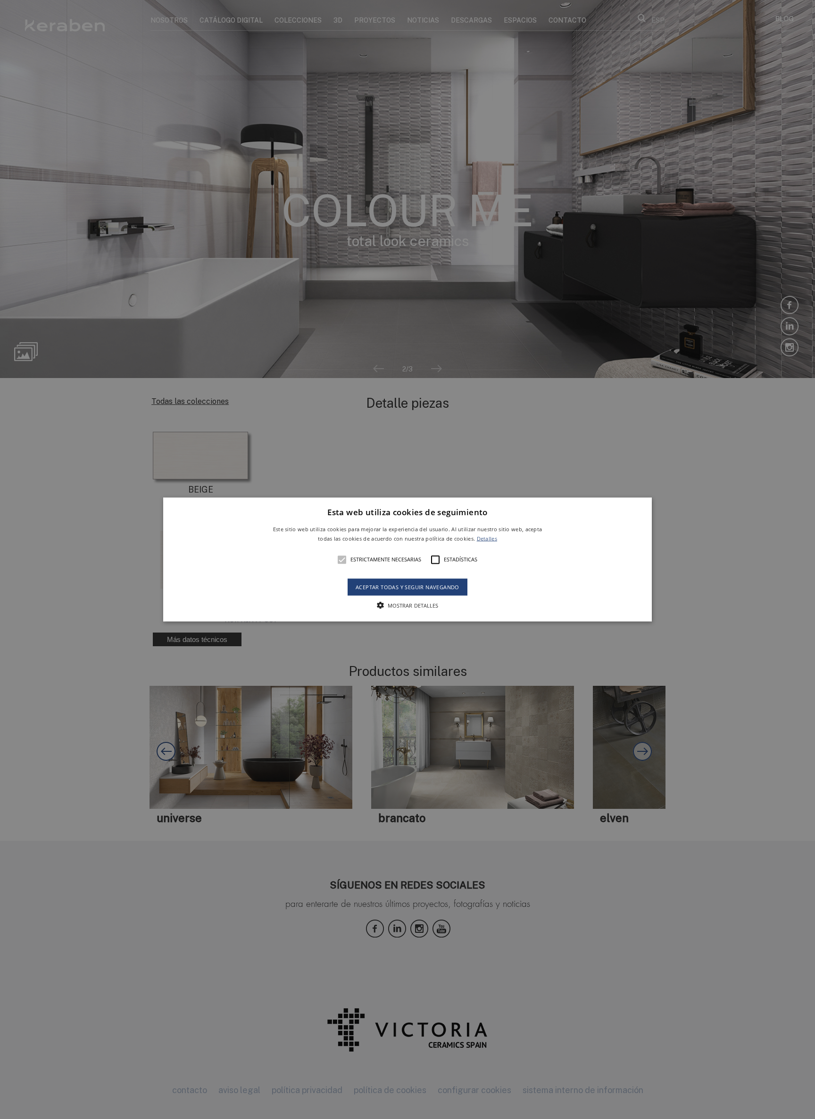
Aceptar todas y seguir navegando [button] (407, 586)
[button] (407, 560)
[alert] (407, 559)
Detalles (487, 538)
